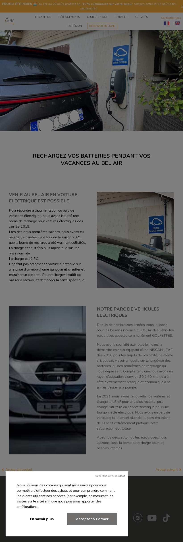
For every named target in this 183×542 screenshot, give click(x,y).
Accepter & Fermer (92, 519)
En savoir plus (42, 519)
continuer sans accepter (110, 475)
